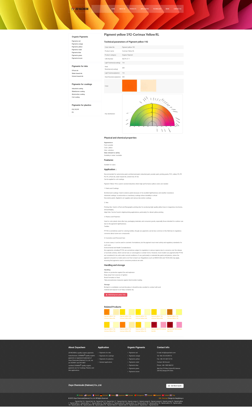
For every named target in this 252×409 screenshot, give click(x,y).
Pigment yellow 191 (100, 405)
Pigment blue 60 (153, 405)
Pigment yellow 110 (131, 403)
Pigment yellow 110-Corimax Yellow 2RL (125, 330)
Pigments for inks (105, 353)
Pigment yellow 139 (142, 403)
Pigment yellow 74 (108, 403)
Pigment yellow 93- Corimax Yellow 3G (141, 330)
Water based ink (77, 73)
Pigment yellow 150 (154, 403)
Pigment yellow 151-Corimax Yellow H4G (141, 317)
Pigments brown (77, 58)
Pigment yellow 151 (166, 403)
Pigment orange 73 (168, 401)
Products (133, 9)
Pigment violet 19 (123, 405)
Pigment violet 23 (134, 405)
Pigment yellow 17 (86, 403)
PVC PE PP (75, 109)
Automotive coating (78, 94)
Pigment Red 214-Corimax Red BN (158, 330)
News (167, 9)
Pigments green (77, 55)
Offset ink (75, 70)
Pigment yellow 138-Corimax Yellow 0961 (126, 317)
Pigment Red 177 (111, 401)
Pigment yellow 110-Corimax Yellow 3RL (109, 317)
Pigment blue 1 (144, 405)
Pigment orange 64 (156, 401)
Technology (157, 9)
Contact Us (177, 9)
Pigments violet (77, 50)
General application (105, 362)
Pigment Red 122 (80, 401)
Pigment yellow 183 (88, 405)
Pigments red (76, 41)
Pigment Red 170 (101, 401)
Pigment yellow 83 (119, 403)
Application (145, 9)
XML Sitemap (163, 398)
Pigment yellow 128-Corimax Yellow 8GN (157, 317)
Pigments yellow (77, 47)
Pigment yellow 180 (76, 405)
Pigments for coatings (106, 356)
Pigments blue (76, 52)
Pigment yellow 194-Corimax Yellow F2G (109, 330)
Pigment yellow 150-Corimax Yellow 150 (172, 317)
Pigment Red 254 (122, 401)
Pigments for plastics (106, 359)
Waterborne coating (78, 91)
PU (73, 112)
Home (113, 9)
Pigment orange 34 (144, 401)
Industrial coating (77, 88)
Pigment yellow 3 (75, 403)
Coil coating (76, 97)
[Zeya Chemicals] (80, 8)
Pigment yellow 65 (97, 403)
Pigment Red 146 (90, 401)
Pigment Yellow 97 (112, 405)
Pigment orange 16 (133, 401)
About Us (122, 9)
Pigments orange (77, 44)
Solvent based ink (77, 76)
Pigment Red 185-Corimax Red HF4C (174, 330)
